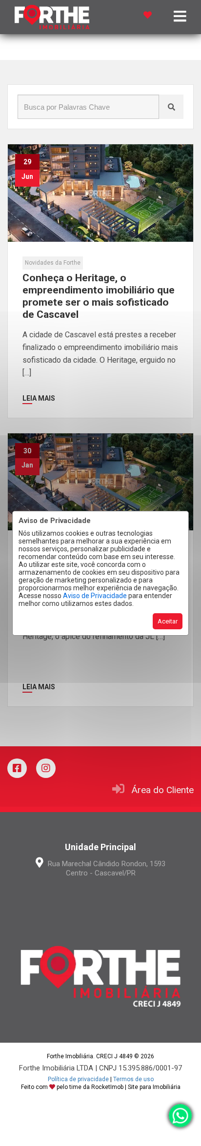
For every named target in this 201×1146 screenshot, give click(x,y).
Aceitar (168, 621)
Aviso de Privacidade (95, 596)
